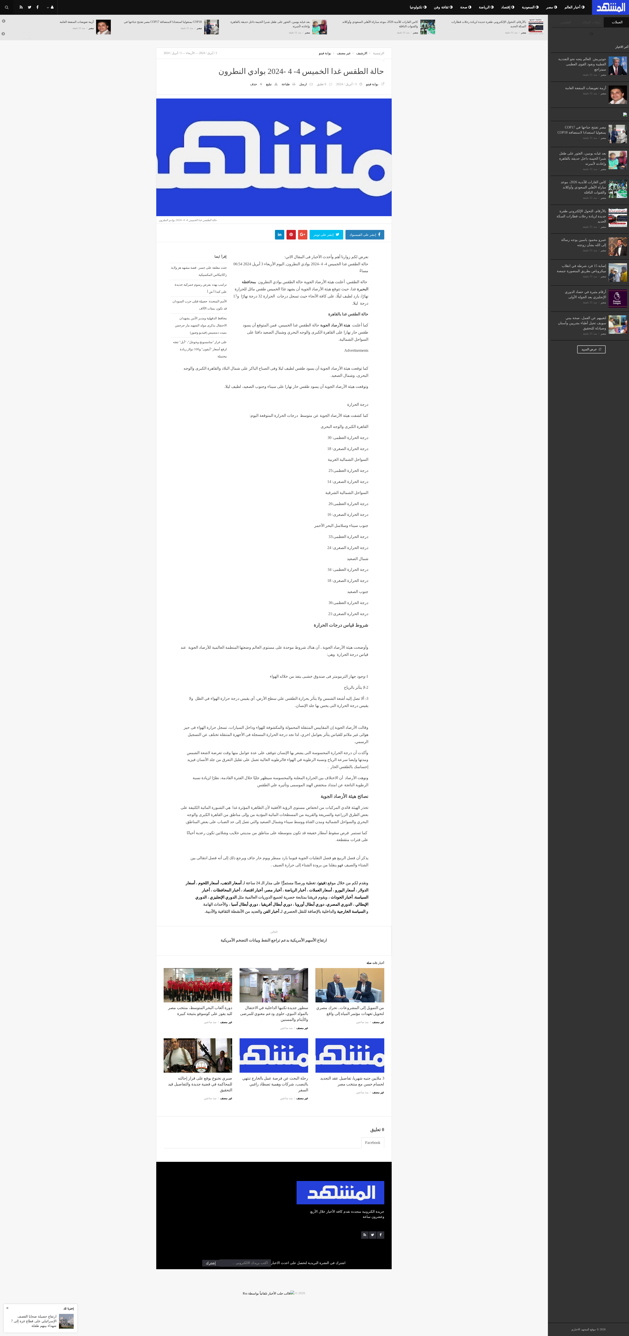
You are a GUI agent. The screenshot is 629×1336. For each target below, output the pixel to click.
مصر (550, 7)
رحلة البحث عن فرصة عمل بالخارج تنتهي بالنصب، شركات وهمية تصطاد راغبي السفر (275, 1084)
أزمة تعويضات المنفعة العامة (585, 88)
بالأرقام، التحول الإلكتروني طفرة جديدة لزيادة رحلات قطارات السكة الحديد (581, 216)
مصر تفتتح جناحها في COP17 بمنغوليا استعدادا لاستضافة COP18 (55, 22)
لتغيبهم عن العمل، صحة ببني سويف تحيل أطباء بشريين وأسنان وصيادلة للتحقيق (582, 323)
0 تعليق (321, 84)
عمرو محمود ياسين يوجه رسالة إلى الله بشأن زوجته (494, 22)
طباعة (286, 84)
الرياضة (485, 7)
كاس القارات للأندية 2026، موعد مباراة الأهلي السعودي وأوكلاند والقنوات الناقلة (583, 187)
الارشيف (361, 53)
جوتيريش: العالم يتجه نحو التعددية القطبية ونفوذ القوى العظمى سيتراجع (582, 64)
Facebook (372, 1142)
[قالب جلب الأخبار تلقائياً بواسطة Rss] (268, 1293)
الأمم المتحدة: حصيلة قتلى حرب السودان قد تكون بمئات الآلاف (199, 304)
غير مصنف (344, 53)
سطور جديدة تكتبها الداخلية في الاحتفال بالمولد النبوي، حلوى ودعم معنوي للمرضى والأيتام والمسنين (274, 1014)
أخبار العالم (573, 7)
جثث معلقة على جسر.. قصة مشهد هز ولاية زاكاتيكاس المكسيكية (199, 271)
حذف (253, 84)
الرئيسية (378, 53)
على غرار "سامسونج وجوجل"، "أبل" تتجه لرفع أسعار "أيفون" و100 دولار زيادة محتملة (200, 349)
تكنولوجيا (417, 7)
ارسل (303, 84)
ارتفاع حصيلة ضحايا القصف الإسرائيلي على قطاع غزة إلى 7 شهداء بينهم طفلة (34, 1321)
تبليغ (269, 84)
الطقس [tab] (565, 22)
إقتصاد (506, 7)
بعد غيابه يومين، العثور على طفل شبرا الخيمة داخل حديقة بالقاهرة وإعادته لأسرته (582, 159)
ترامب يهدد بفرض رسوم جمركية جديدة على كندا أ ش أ (201, 288)
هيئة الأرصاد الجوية (335, 325)
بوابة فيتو (325, 53)
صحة (464, 7)
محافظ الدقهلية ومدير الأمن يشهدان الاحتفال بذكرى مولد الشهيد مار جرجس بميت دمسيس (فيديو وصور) (201, 325)
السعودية (529, 7)
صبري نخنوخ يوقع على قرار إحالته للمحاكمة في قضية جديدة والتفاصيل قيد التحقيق (200, 1084)
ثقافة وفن (442, 7)
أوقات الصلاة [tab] (591, 22)
